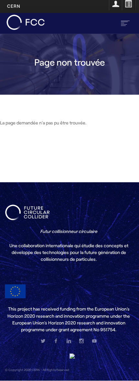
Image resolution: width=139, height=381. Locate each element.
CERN (13, 6)
